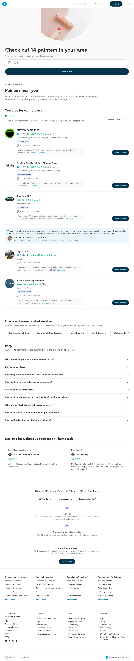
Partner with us (11, 624)
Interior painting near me (45, 581)
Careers (8, 630)
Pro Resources (74, 628)
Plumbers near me (74, 592)
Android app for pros (77, 637)
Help (102, 618)
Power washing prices (13, 592)
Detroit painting (104, 592)
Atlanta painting (104, 584)
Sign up (40, 622)
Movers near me (73, 588)
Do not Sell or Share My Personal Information (114, 638)
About (7, 621)
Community (73, 625)
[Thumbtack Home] (4, 4)
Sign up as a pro (75, 622)
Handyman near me (74, 581)
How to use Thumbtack (47, 618)
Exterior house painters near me (48, 588)
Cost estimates (43, 631)
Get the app (42, 625)
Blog (7, 636)
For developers (11, 627)
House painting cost (13, 588)
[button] (21, 133)
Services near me (44, 628)
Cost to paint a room (13, 584)
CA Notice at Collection (110, 634)
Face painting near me (44, 584)
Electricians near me (74, 596)
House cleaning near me (76, 584)
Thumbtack (9, 84)
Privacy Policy (105, 628)
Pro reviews (73, 631)
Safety (102, 622)
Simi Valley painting (105, 596)
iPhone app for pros (76, 634)
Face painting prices (13, 581)
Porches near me (42, 596)
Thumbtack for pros (76, 618)
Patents (103, 631)
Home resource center (46, 634)
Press (7, 633)
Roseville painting (105, 588)
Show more (10, 600)
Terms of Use (105, 625)
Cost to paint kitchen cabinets (17, 596)
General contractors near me (47, 592)
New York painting (105, 581)
